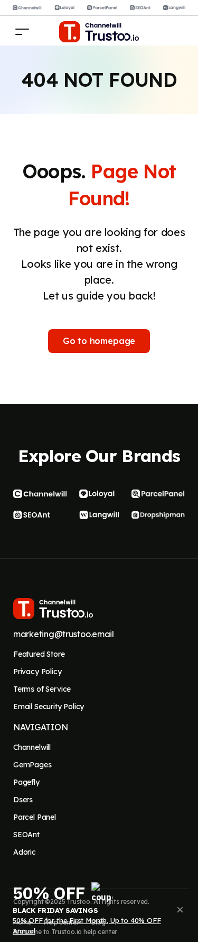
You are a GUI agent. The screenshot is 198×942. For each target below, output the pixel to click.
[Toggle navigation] (22, 31)
